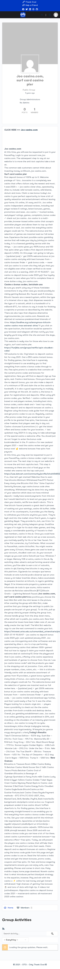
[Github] (37, 9)
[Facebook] (23, 9)
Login (42, 15)
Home (10, 907)
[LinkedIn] (30, 9)
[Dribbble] (33, 9)
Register (50, 15)
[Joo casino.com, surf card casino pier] (30, 64)
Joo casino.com (29, 130)
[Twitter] (27, 9)
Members (26, 907)
